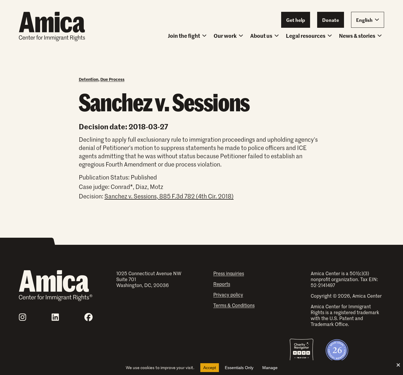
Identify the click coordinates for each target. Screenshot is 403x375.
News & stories (357, 35)
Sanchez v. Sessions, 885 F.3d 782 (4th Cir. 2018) (169, 196)
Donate (330, 20)
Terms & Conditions (234, 305)
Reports (221, 284)
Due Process (112, 79)
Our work (225, 35)
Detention (88, 79)
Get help (295, 20)
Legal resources (305, 35)
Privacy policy (228, 294)
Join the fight (184, 35)
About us (261, 35)
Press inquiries (228, 273)
